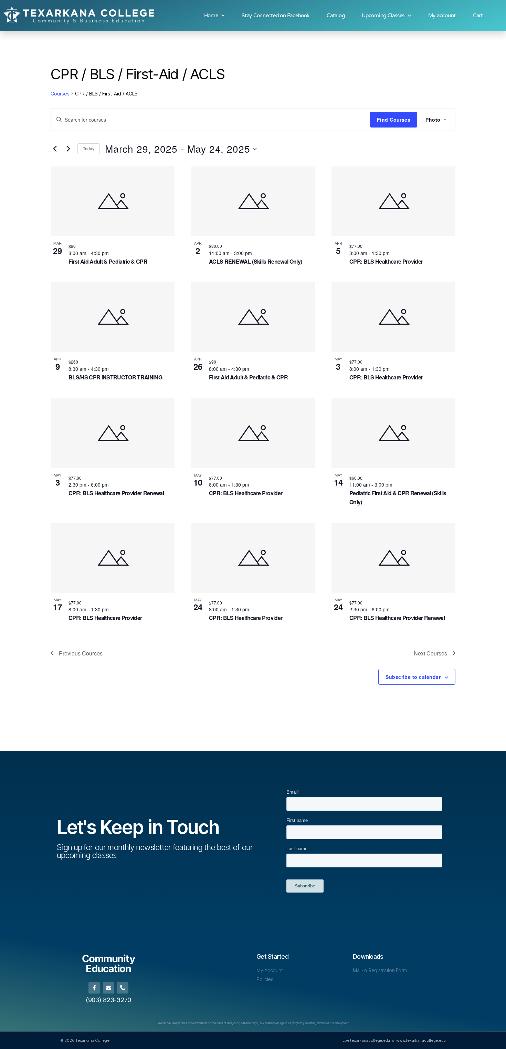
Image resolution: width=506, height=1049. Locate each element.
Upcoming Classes (383, 15)
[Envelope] (108, 988)
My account (442, 15)
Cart (478, 15)
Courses (60, 93)
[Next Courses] (68, 149)
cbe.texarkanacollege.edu (366, 1040)
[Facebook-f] (94, 988)
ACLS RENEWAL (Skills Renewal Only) (255, 261)
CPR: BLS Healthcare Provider (386, 261)
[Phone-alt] (122, 988)
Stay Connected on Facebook (275, 15)
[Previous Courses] (55, 149)
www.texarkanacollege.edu (421, 1040)
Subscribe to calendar (413, 676)
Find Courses (394, 119)
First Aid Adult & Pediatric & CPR (107, 261)
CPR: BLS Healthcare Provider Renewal (116, 493)
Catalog (336, 15)
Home (211, 15)
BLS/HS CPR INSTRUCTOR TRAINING (115, 377)
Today (88, 148)
